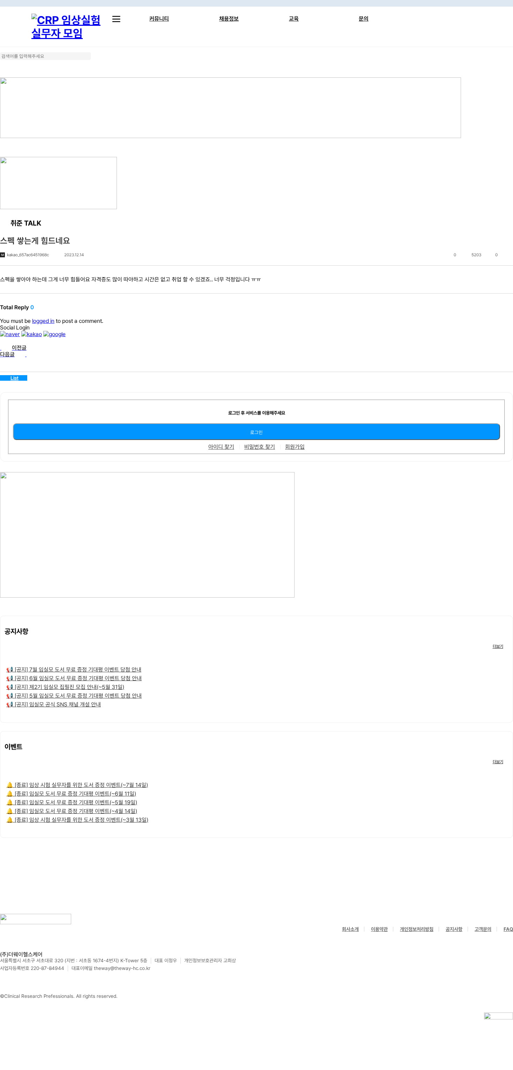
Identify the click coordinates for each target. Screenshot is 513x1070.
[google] (54, 334)
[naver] (10, 334)
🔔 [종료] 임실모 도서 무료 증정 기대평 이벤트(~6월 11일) (71, 793)
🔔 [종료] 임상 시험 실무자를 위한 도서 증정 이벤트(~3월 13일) (77, 820)
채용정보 (229, 18)
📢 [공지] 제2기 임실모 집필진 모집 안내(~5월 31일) (65, 687)
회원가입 (295, 447)
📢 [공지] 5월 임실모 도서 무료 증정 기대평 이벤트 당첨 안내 (74, 695)
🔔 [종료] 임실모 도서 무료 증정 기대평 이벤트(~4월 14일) (71, 811)
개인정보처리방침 (416, 929)
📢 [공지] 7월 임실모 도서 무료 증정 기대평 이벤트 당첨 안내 (73, 669)
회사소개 (350, 929)
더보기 (498, 646)
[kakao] (31, 334)
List (14, 378)
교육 (294, 18)
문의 (364, 18)
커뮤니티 (159, 18)
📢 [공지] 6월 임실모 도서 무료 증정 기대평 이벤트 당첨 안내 (74, 678)
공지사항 (454, 929)
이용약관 (379, 929)
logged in (43, 321)
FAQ (508, 929)
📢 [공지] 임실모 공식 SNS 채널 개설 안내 (53, 704)
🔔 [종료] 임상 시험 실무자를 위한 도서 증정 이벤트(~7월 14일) (77, 785)
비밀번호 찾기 (259, 447)
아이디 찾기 (221, 447)
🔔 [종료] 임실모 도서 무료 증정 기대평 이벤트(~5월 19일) (71, 802)
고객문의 (483, 929)
